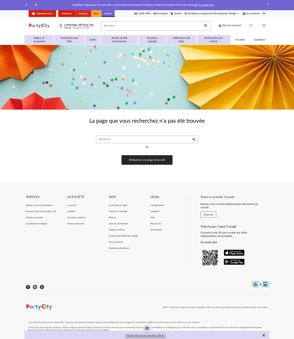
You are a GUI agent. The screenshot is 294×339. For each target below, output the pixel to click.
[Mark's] (96, 13)
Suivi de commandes (118, 224)
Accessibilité (156, 230)
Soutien (178, 13)
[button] (206, 26)
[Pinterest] (35, 287)
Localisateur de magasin (36, 224)
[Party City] (108, 13)
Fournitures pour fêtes (69, 40)
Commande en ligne (118, 205)
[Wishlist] (250, 26)
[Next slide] (268, 5)
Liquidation (259, 40)
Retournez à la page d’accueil (147, 159)
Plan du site (155, 224)
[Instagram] (42, 287)
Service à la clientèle (118, 211)
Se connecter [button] (253, 13)
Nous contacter (116, 242)
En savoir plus (206, 5)
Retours (112, 217)
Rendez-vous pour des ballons (39, 205)
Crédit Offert (144, 13)
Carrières (71, 211)
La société (71, 205)
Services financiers (75, 224)
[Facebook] (28, 287)
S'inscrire (208, 214)
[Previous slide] (26, 5)
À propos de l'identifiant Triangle (123, 236)
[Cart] (263, 26)
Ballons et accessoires (39, 40)
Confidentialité (157, 205)
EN (263, 13)
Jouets (92, 40)
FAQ (152, 217)
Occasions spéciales (152, 40)
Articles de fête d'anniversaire (119, 40)
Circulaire (240, 40)
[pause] (35, 5)
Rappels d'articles (117, 230)
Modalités (154, 211)
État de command (231, 25)
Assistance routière (34, 217)
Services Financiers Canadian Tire (41, 211)
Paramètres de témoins (119, 248)
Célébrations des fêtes (181, 40)
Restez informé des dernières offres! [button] (145, 336)
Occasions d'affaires (76, 217)
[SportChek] (83, 13)
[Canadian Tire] (66, 13)
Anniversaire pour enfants (214, 40)
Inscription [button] (162, 13)
